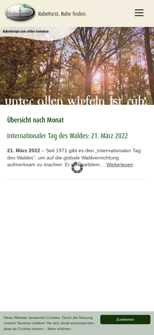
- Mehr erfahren (58, 329)
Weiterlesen (119, 164)
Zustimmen (125, 319)
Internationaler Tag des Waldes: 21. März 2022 (67, 135)
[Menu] (139, 12)
